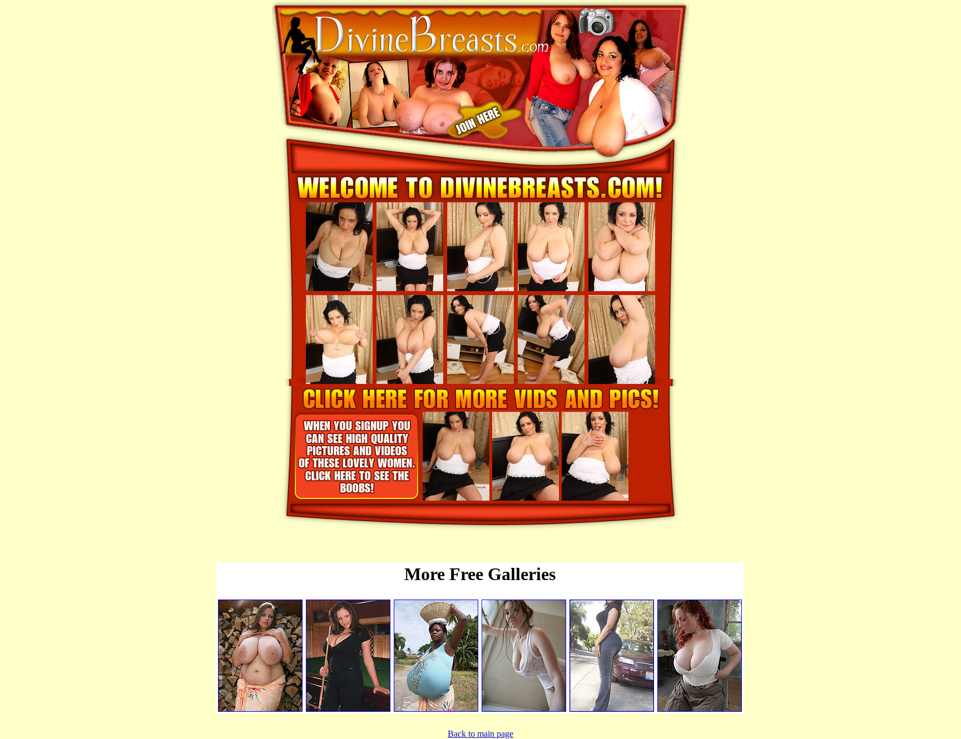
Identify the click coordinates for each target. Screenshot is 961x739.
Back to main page (480, 733)
